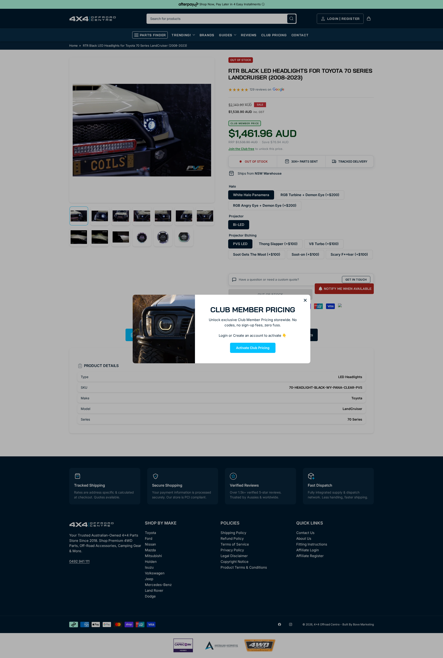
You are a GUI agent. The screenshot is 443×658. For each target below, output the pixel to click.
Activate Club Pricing (252, 348)
